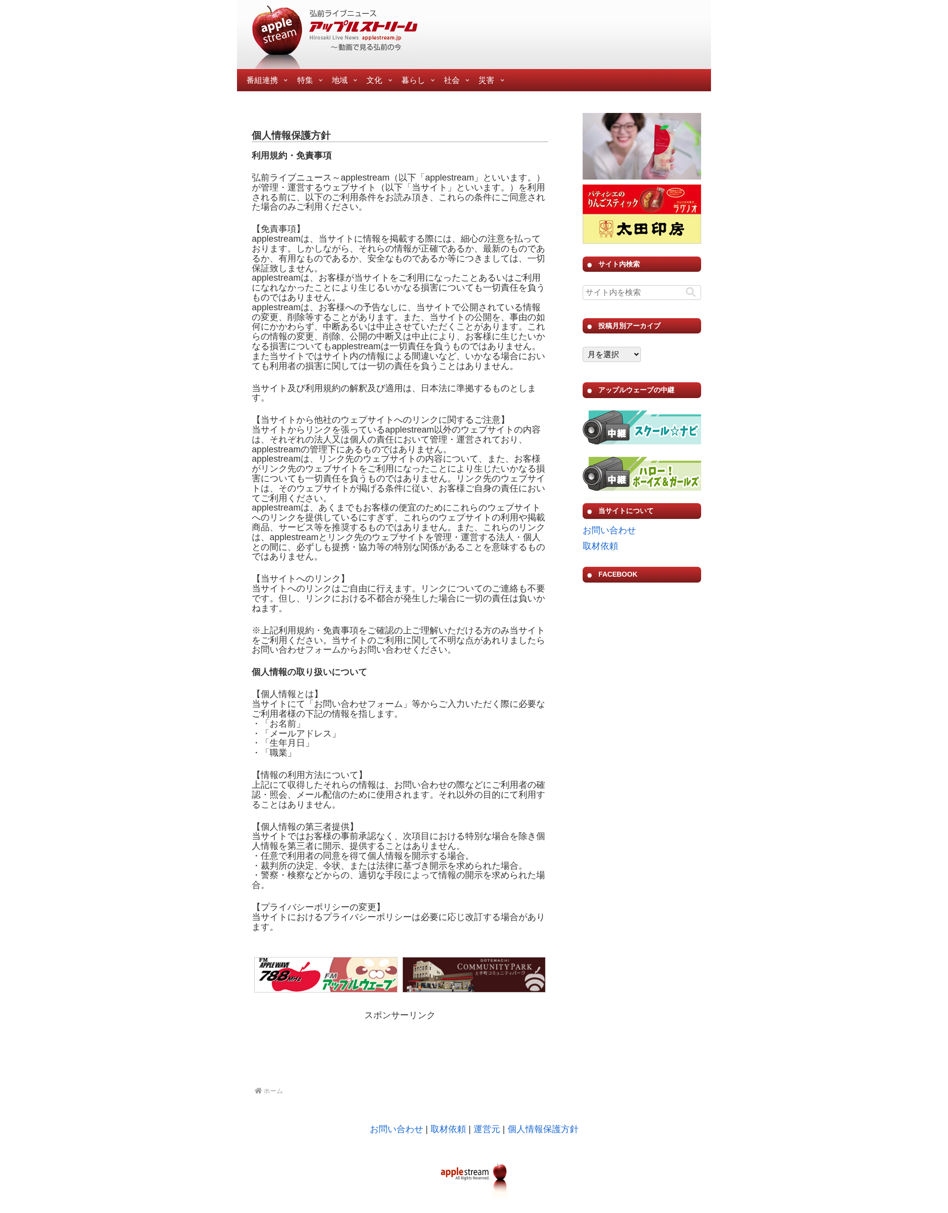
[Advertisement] (400, 1048)
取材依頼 (600, 546)
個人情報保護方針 (543, 1129)
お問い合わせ (609, 530)
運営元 (487, 1129)
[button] (691, 292)
